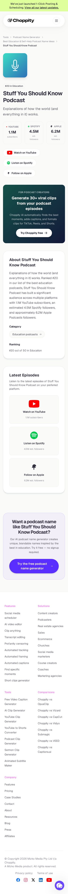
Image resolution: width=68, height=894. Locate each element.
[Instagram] (26, 880)
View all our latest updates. (42, 7)
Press (8, 829)
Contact (9, 804)
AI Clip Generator (15, 710)
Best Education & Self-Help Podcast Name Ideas (28, 41)
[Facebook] (18, 880)
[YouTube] (49, 880)
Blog (7, 823)
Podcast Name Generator (26, 37)
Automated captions (17, 663)
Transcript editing (15, 637)
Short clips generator (17, 680)
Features (10, 784)
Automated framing (16, 656)
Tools (5, 37)
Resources (11, 816)
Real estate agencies (50, 626)
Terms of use (45, 873)
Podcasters (44, 619)
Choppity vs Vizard (49, 710)
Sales (41, 632)
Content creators (48, 613)
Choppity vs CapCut (50, 717)
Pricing (9, 791)
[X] (33, 880)
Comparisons (46, 692)
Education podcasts (25, 334)
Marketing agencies (50, 676)
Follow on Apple (22, 173)
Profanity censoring (16, 643)
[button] (59, 885)
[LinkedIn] (41, 880)
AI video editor (13, 624)
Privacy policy (24, 873)
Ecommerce (45, 639)
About (8, 810)
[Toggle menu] (56, 20)
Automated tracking (16, 650)
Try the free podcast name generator (32, 566)
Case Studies (13, 797)
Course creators (47, 663)
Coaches (43, 669)
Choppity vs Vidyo (49, 723)
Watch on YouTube (25, 152)
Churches (43, 645)
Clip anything (13, 630)
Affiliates (10, 836)
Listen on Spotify (22, 163)
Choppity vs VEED (49, 741)
